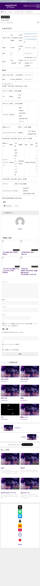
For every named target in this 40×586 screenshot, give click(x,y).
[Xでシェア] (20, 507)
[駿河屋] (20, 544)
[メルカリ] (20, 540)
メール (4, 306)
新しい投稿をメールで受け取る (10, 349)
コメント (5, 282)
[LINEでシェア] (20, 512)
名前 (4, 299)
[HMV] (20, 530)
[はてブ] (20, 516)
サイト (4, 314)
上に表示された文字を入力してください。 (13, 332)
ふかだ (20, 229)
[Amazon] (20, 521)
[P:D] (34, 47)
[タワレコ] (20, 526)
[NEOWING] (20, 535)
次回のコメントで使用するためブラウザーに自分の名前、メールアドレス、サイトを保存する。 (19, 324)
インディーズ (5, 17)
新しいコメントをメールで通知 (10, 344)
